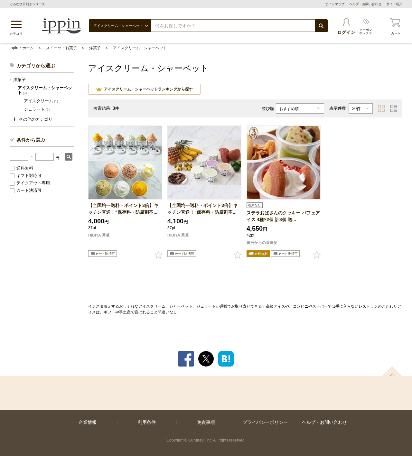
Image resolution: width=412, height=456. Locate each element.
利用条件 (147, 422)
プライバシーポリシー (265, 422)
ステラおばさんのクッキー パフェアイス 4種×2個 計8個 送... (283, 216)
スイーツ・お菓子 (61, 48)
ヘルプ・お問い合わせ (365, 4)
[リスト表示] (393, 108)
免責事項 (206, 422)
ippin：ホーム (22, 48)
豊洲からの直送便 (262, 242)
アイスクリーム (41, 100)
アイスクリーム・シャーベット (140, 48)
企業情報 (88, 422)
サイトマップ (334, 4)
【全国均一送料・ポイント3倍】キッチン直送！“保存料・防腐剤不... (123, 209)
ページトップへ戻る (392, 371)
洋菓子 (95, 48)
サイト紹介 (394, 4)
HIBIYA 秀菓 (99, 235)
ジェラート (37, 109)
